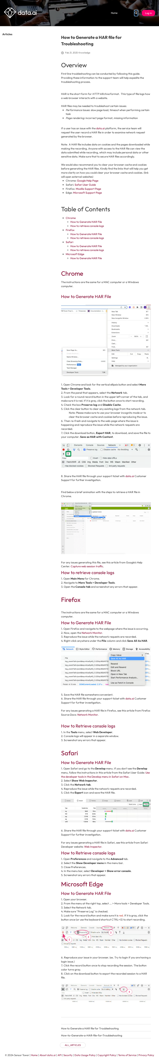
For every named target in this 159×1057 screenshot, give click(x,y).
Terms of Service (127, 1055)
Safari (69, 242)
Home (114, 12)
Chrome (71, 218)
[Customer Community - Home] (20, 13)
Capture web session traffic (87, 566)
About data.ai (48, 1055)
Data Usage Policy (85, 1055)
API (59, 1055)
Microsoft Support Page (87, 192)
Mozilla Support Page (88, 189)
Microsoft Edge (75, 254)
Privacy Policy (146, 1055)
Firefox (70, 230)
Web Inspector (92, 846)
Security (68, 1055)
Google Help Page (87, 180)
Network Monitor (92, 633)
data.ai (100, 128)
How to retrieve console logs (87, 226)
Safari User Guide (85, 184)
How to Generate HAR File (86, 222)
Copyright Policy (107, 1055)
